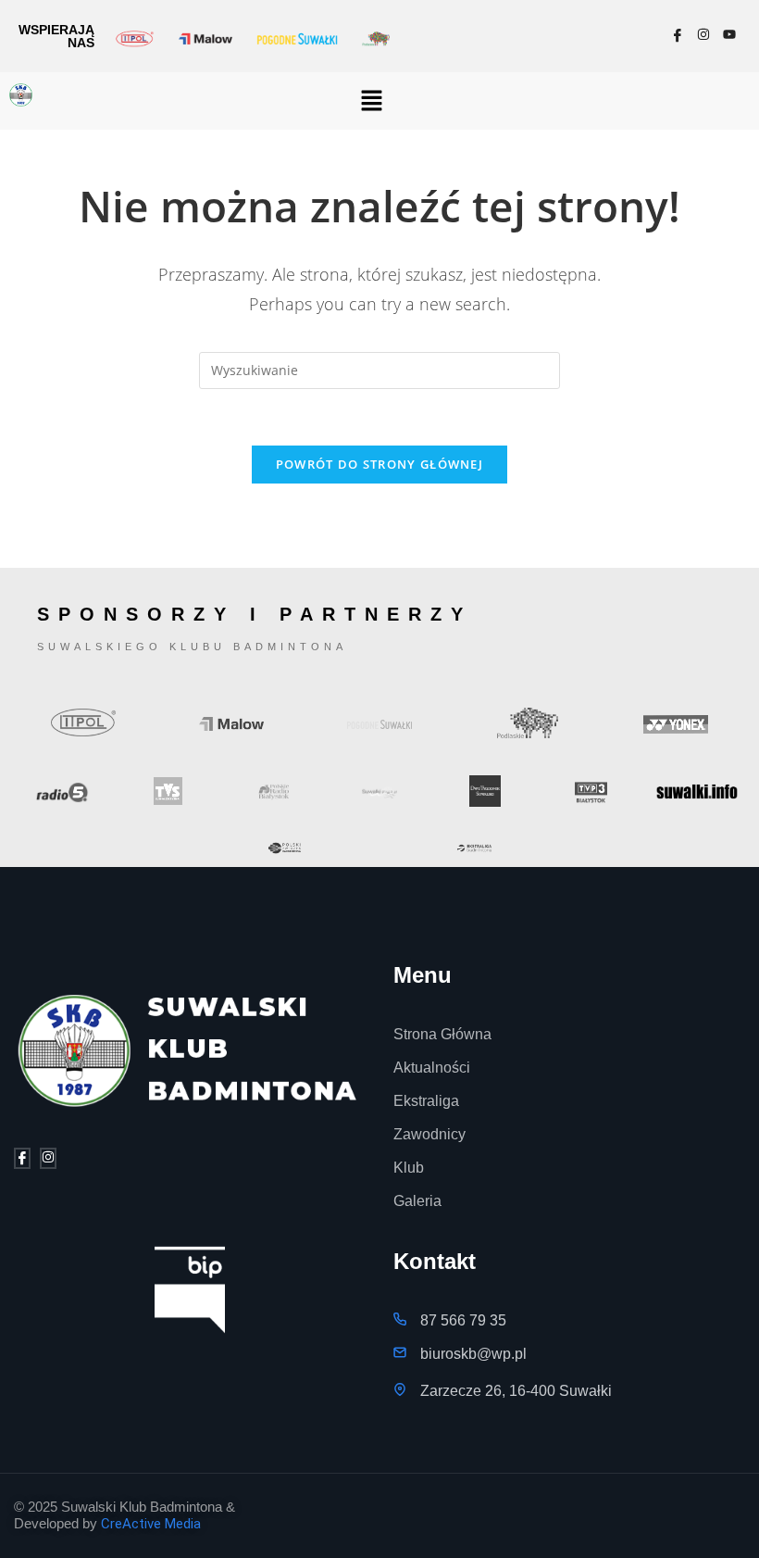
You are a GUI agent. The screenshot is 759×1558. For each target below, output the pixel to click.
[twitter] (48, 1158)
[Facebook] (677, 35)
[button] (372, 101)
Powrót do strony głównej (379, 464)
